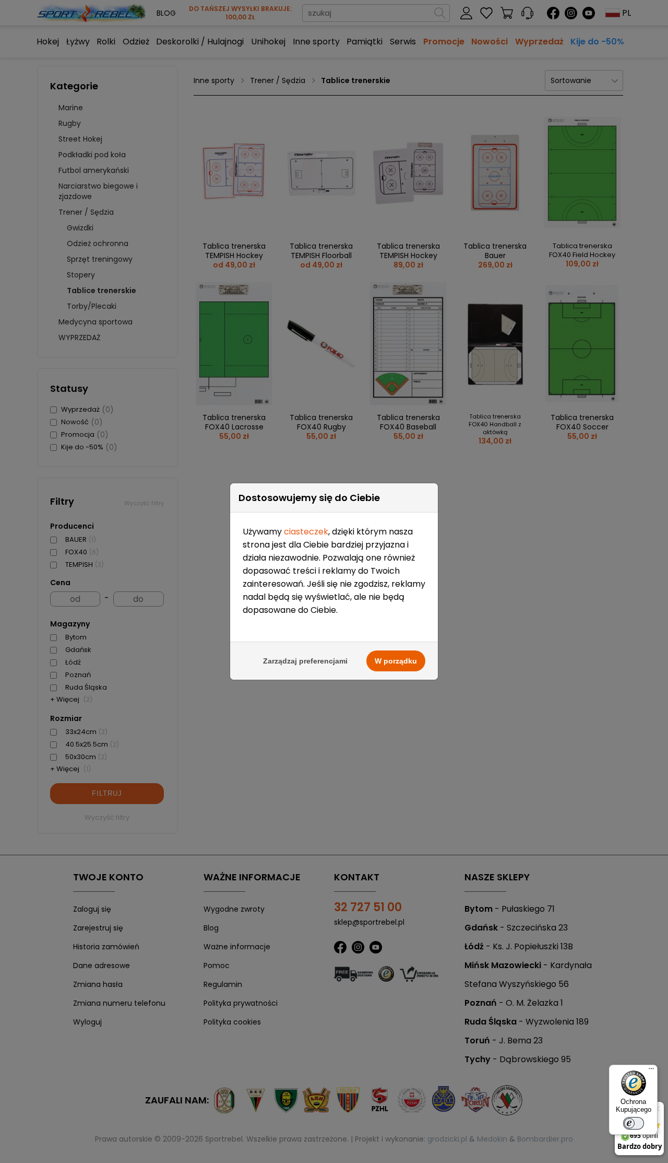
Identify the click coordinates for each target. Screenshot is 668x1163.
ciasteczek (306, 532)
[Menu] (651, 1071)
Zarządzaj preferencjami (305, 661)
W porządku (396, 661)
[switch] (633, 1123)
